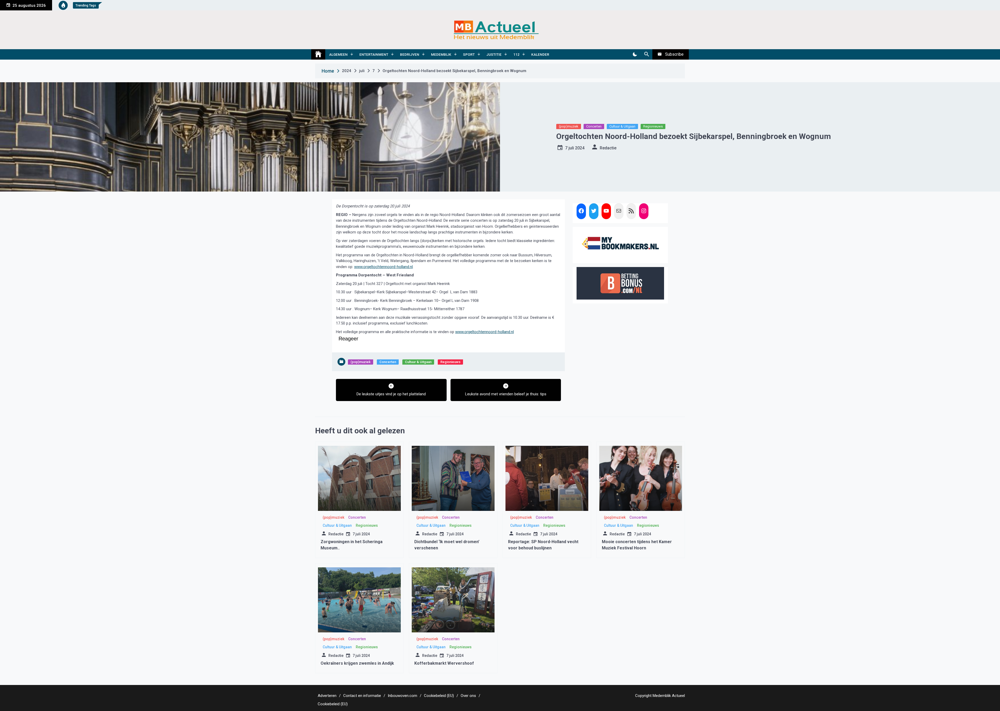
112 (516, 54)
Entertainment (373, 54)
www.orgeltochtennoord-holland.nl (383, 266)
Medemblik (441, 54)
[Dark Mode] (635, 54)
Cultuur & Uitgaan (622, 126)
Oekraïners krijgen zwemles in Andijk (357, 663)
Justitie (494, 54)
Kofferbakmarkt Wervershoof (444, 663)
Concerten (594, 126)
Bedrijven (409, 54)
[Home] (318, 54)
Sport (469, 54)
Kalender (540, 54)
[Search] (646, 54)
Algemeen (338, 54)
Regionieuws (653, 126)
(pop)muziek (568, 126)
